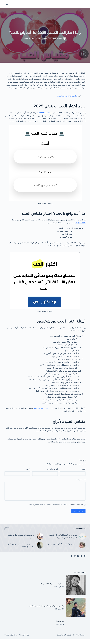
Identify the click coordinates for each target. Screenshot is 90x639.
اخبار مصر (27, 38)
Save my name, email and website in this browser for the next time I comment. (56, 505)
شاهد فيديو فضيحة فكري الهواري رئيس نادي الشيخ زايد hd (21, 545)
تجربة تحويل (60, 621)
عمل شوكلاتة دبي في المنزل (67, 96)
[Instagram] (78, 556)
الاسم (83, 469)
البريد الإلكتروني (51, 469)
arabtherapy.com (41, 408)
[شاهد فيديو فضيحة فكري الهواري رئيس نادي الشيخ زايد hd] (40, 545)
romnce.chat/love (44, 112)
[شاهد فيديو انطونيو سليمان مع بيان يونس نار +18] (82, 545)
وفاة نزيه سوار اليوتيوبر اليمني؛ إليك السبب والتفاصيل (46, 606)
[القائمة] (7, 4)
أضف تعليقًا (81, 480)
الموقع (28, 469)
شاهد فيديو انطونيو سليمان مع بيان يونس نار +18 (62, 545)
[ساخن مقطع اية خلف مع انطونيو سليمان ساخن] (40, 536)
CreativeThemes (79, 635)
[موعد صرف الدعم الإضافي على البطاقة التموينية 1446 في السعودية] (82, 536)
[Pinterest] (75, 556)
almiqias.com (80, 223)
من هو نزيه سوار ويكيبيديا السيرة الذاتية (51, 583)
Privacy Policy (24, 635)
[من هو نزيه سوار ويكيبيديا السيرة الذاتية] (76, 585)
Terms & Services (10, 635)
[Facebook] (85, 556)
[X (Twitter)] (81, 556)
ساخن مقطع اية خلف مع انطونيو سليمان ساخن (21, 536)
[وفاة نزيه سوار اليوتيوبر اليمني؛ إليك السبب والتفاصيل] (76, 607)
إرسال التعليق (78, 511)
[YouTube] (71, 556)
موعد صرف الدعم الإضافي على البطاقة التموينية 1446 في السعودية (63, 536)
